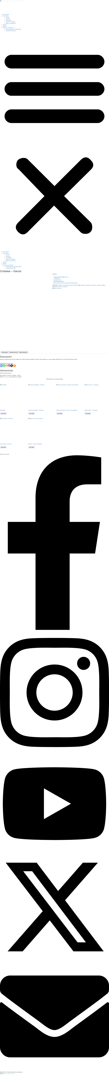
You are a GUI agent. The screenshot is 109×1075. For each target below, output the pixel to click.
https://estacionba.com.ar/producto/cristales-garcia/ (65, 283)
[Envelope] (54, 1070)
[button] (54, 141)
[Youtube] (54, 851)
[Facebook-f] (54, 629)
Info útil (7, 17)
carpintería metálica (85, 285)
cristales (99, 285)
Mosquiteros (55, 286)
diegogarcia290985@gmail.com (60, 277)
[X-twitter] (54, 961)
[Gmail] (6, 365)
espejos (103, 285)
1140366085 (56, 278)
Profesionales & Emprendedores (70, 285)
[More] (14, 365)
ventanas (65, 286)
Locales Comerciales (11, 30)
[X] (11, 365)
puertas (60, 286)
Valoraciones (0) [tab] (14, 352)
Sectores (8, 19)
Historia (5, 24)
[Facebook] (1, 365)
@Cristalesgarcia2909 (58, 281)
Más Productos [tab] (23, 352)
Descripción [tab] (5, 352)
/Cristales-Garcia (57, 280)
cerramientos (93, 285)
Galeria (4, 26)
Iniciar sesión (6, 14)
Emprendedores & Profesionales (13, 29)
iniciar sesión (6, 377)
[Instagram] (9, 365)
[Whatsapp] (4, 365)
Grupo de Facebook (10, 21)
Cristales (60, 285)
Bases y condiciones (10, 23)
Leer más (3, 413)
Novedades (8, 20)
